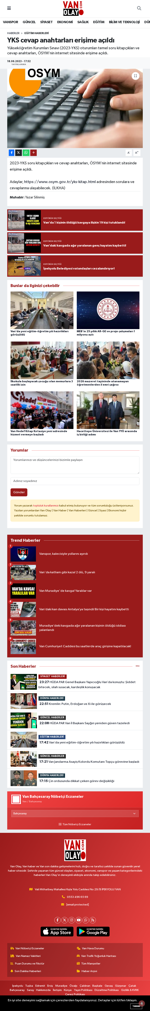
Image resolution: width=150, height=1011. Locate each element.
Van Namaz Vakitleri (28, 956)
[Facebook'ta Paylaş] (11, 153)
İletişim (57, 990)
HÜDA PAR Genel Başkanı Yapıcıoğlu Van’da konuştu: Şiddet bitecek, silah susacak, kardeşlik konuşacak (86, 684)
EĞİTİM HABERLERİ (36, 33)
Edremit (40, 985)
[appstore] (57, 931)
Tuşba (29, 985)
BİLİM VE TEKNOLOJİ (124, 22)
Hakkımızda (43, 990)
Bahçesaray (17, 990)
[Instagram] (71, 920)
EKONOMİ (65, 22)
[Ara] (139, 8)
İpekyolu (17, 985)
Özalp (73, 985)
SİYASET (46, 22)
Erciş (50, 985)
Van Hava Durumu (93, 948)
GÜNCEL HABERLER (52, 717)
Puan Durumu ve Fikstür (29, 963)
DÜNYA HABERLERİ (51, 698)
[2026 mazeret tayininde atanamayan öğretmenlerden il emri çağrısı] (108, 360)
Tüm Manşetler (90, 963)
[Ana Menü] (9, 8)
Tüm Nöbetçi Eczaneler (76, 824)
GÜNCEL (29, 22)
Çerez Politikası (75, 994)
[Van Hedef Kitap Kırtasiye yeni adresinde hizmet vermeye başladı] (42, 410)
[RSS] (92, 920)
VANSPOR (10, 22)
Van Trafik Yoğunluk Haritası (98, 956)
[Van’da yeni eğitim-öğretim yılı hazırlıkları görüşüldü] (42, 310)
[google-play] (93, 931)
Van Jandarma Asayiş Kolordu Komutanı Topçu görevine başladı (89, 762)
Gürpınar (120, 985)
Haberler (13, 33)
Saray (30, 990)
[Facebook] (57, 920)
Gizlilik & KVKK (130, 990)
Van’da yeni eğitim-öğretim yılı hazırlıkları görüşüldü (82, 742)
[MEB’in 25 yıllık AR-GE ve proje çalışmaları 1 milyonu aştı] (108, 310)
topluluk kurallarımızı (46, 505)
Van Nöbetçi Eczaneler (29, 948)
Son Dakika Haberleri (28, 971)
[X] (64, 920)
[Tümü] (137, 666)
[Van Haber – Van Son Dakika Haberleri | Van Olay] (73, 8)
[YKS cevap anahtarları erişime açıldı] (75, 108)
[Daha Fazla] (33, 153)
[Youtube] (78, 920)
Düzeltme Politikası (107, 990)
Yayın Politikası (83, 990)
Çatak (132, 985)
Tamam (136, 1006)
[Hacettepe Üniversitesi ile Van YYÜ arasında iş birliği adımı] (108, 410)
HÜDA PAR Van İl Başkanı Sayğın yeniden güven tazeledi (84, 723)
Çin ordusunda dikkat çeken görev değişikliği (76, 781)
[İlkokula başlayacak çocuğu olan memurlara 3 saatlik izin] (42, 360)
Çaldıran (85, 985)
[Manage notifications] (142, 1003)
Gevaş (109, 985)
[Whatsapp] (85, 920)
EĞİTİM (98, 22)
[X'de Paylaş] (18, 153)
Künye (68, 990)
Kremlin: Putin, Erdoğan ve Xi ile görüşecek (75, 704)
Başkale (97, 985)
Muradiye (61, 985)
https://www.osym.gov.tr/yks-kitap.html (60, 182)
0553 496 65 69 (77, 897)
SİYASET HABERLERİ (52, 676)
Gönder (19, 492)
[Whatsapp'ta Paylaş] (26, 153)
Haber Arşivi (89, 971)
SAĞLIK (82, 22)
